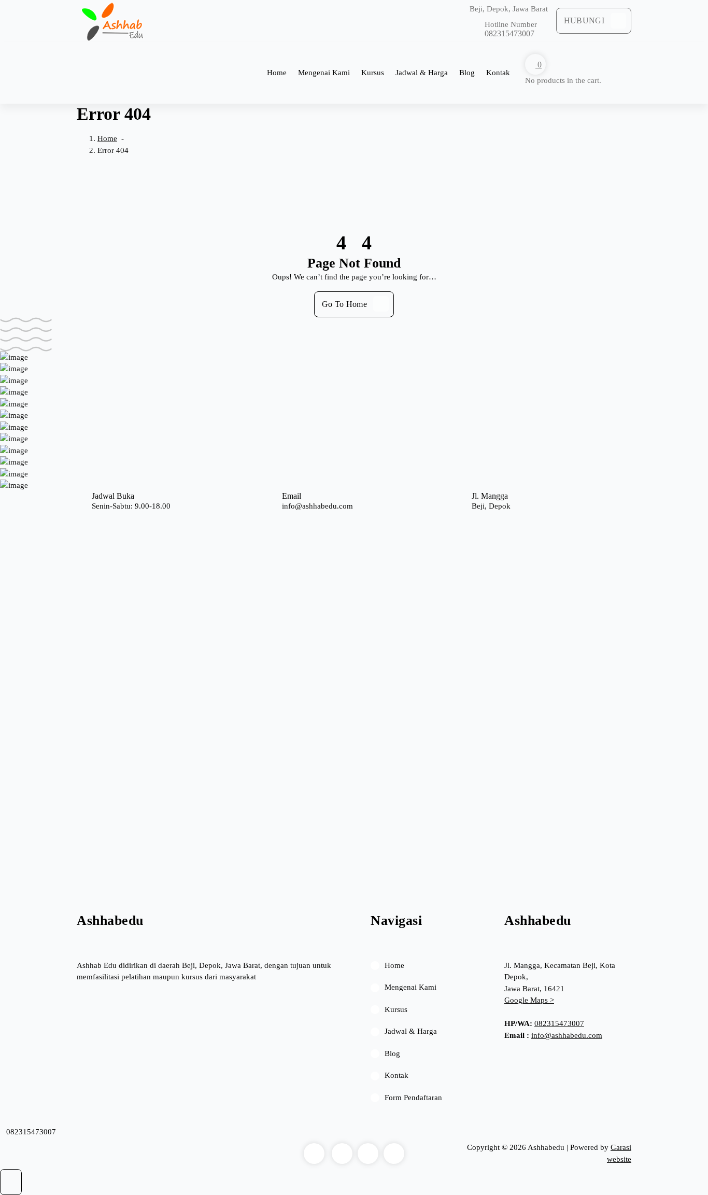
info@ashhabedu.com (566, 1035)
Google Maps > (529, 1000)
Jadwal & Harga (421, 72)
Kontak (498, 72)
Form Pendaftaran (413, 1097)
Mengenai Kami (324, 72)
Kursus (372, 72)
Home (277, 72)
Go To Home (344, 304)
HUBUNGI (584, 20)
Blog (467, 72)
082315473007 (559, 1023)
